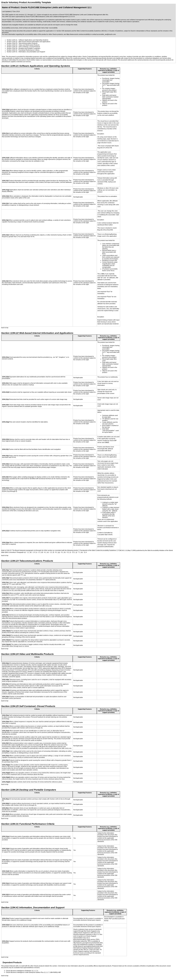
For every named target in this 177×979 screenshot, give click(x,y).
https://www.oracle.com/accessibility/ (78, 34)
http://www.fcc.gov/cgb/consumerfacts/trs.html (88, 943)
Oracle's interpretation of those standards (144, 31)
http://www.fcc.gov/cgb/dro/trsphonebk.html (89, 946)
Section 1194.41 (12, 52)
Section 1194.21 (12, 40)
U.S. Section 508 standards (62, 31)
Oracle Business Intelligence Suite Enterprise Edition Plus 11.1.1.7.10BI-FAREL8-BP (33, 972)
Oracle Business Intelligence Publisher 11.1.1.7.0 (22, 971)
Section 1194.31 (12, 50)
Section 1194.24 (12, 45)
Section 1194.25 (12, 47)
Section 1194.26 (12, 48)
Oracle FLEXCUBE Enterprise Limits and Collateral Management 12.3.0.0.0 (50, 16)
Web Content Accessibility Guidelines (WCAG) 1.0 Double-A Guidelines (100, 31)
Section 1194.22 (12, 42)
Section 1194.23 (12, 43)
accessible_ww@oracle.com (106, 34)
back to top (4, 327)
